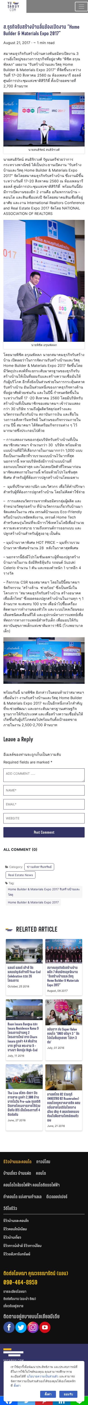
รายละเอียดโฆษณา (14, 1291)
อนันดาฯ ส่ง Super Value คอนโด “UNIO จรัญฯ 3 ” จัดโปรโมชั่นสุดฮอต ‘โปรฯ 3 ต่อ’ (63, 1036)
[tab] (19, 1162)
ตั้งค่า (17, 1385)
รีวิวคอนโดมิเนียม (15, 1229)
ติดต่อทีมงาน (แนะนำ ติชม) (19, 1298)
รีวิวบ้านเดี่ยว (12, 1238)
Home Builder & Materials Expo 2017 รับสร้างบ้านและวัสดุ (44, 891)
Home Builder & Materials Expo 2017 (33, 902)
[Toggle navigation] (81, 6)
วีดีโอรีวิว (10, 1208)
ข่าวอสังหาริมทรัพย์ (39, 867)
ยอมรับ (68, 1394)
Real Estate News (20, 875)
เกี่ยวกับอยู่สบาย (13, 1306)
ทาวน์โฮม (43, 1161)
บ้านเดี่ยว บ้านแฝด (17, 1173)
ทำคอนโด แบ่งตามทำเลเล (22, 1196)
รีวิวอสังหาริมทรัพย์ (16, 1254)
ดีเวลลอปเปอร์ (56, 1196)
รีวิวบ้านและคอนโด (17, 1161)
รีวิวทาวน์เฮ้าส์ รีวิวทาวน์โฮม (22, 1246)
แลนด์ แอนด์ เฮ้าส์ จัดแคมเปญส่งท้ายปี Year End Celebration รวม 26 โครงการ (24, 974)
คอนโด (41, 1173)
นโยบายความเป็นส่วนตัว (42, 1376)
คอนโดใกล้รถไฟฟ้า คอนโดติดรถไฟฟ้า (31, 1185)
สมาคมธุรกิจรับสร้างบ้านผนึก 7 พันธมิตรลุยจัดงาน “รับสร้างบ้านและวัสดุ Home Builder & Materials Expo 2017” (63, 976)
